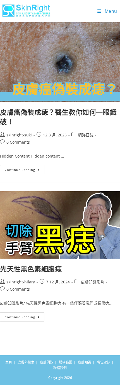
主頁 (8, 362)
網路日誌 (85, 135)
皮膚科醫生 (26, 362)
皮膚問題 (46, 362)
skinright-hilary (20, 282)
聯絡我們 (60, 368)
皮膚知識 (84, 362)
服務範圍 (65, 362)
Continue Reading (24, 168)
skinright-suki (19, 135)
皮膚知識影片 (92, 282)
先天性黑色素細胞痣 (31, 268)
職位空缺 (103, 362)
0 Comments (18, 142)
